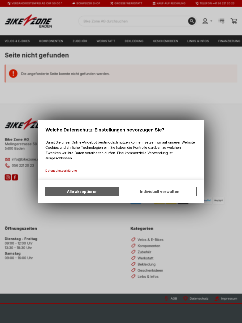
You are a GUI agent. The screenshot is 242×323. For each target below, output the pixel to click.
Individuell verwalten (159, 191)
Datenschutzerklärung (61, 170)
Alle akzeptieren (82, 191)
